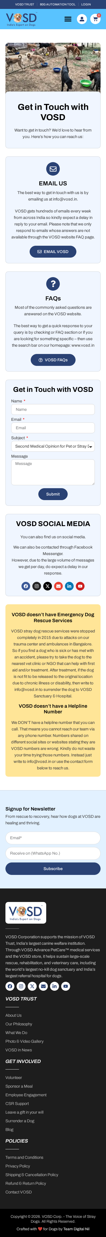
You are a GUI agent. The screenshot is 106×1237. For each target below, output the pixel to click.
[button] (68, 19)
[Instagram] (36, 586)
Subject (18, 438)
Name (17, 401)
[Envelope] (58, 586)
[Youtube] (80, 586)
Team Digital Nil (76, 1229)
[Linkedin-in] (69, 586)
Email (16, 420)
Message (19, 456)
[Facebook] (25, 586)
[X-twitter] (47, 586)
